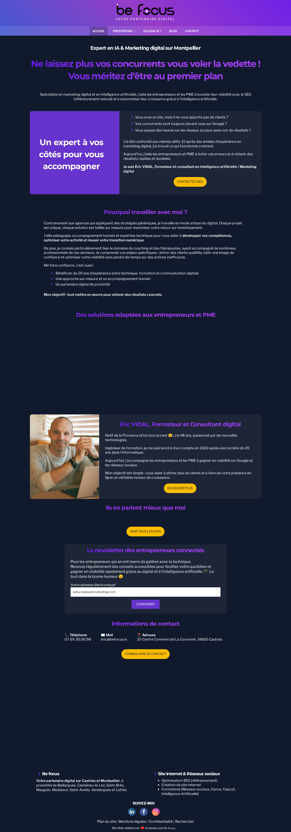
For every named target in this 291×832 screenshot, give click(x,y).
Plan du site (106, 821)
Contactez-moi (190, 182)
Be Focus (169, 828)
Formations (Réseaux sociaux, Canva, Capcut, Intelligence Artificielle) (199, 791)
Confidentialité (161, 821)
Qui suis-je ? (152, 31)
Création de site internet (181, 785)
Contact (192, 31)
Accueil (98, 31)
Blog (173, 31)
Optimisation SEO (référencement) (189, 780)
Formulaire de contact (145, 654)
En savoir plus (180, 488)
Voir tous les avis (145, 531)
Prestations (122, 31)
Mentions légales (132, 821)
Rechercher (184, 821)
